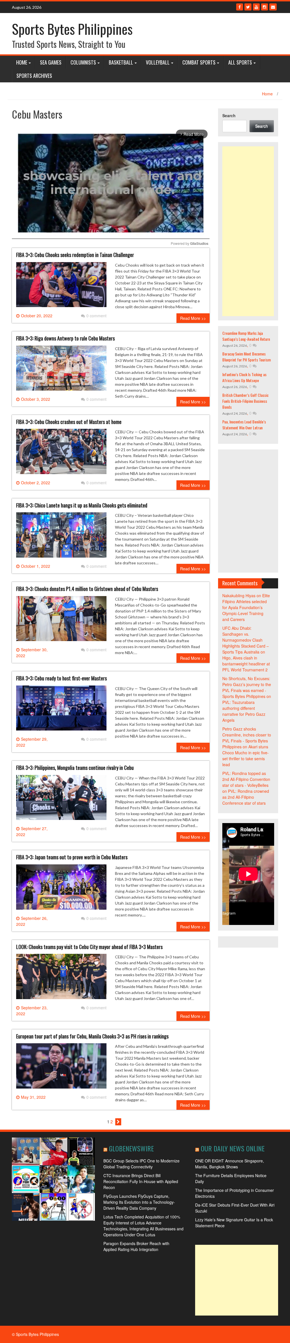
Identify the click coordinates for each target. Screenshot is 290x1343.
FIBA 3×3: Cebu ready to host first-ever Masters (61, 678)
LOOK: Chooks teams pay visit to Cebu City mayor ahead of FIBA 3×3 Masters (89, 946)
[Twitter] (247, 6)
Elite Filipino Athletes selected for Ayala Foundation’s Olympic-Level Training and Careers (246, 607)
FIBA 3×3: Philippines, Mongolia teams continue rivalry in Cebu (75, 767)
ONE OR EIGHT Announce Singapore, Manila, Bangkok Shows (229, 1163)
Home (21, 62)
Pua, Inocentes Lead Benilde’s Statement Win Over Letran (244, 424)
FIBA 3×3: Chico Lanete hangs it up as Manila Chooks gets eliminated (81, 505)
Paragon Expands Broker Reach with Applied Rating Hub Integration (136, 1246)
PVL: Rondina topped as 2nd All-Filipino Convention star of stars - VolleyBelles (246, 779)
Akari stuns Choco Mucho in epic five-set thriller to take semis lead (245, 755)
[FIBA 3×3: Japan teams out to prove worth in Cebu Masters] (61, 889)
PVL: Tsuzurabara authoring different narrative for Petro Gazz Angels (243, 711)
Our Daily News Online (233, 1148)
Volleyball (158, 62)
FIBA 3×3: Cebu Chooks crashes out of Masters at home (68, 421)
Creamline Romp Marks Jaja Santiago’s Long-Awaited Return (246, 336)
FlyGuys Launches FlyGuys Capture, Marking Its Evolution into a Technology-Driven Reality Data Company (139, 1202)
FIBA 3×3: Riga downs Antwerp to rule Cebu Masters (65, 338)
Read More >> (193, 318)
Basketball (121, 62)
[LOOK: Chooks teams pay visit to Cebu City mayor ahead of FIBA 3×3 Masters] (61, 979)
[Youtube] (256, 6)
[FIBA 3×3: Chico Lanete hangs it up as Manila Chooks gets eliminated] (61, 537)
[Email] (273, 6)
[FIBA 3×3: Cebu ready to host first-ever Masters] (61, 710)
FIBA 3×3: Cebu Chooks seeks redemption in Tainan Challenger (75, 254)
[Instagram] (264, 6)
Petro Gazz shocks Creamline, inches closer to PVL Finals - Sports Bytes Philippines (246, 737)
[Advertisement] (248, 231)
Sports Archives (34, 75)
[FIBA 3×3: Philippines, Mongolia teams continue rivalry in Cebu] (61, 799)
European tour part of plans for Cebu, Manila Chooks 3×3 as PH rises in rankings (92, 1036)
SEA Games (50, 62)
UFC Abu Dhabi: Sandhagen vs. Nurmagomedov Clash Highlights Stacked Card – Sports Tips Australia (245, 640)
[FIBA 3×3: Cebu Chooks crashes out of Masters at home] (61, 454)
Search (229, 115)
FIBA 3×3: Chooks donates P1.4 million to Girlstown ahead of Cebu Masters (87, 588)
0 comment (96, 315)
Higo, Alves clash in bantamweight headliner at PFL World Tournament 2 (246, 663)
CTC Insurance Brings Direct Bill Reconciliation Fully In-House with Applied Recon (140, 1181)
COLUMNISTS (83, 62)
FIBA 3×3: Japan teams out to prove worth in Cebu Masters (71, 857)
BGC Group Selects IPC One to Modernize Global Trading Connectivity (141, 1163)
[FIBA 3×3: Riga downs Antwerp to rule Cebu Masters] (61, 370)
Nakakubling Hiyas (238, 595)
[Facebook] (239, 6)
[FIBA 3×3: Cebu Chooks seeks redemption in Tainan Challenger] (61, 287)
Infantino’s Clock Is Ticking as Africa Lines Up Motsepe (244, 377)
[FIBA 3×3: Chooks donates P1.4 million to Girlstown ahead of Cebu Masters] (61, 621)
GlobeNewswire (131, 1148)
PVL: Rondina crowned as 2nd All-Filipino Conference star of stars (245, 797)
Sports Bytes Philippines (72, 29)
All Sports (240, 62)
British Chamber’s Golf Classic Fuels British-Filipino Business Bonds (245, 401)
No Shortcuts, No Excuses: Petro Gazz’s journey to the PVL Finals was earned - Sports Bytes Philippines (246, 687)
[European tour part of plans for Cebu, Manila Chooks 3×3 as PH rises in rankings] (61, 1068)
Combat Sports (199, 62)
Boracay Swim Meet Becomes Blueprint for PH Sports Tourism (246, 357)
